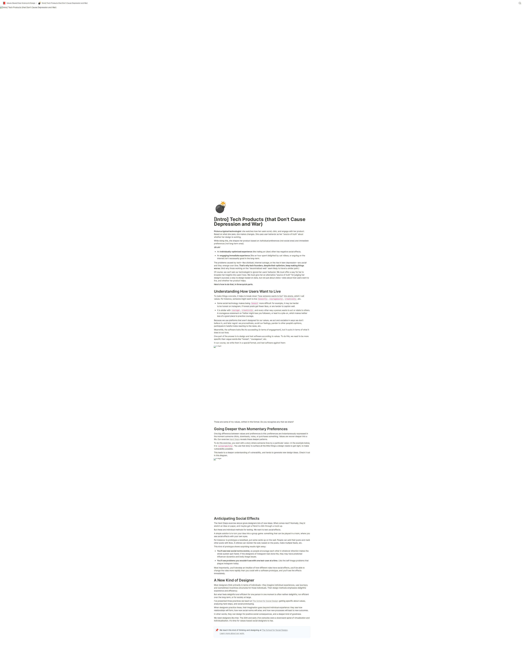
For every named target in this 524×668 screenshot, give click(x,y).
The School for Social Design (265, 601)
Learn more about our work (232, 633)
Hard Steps (235, 439)
